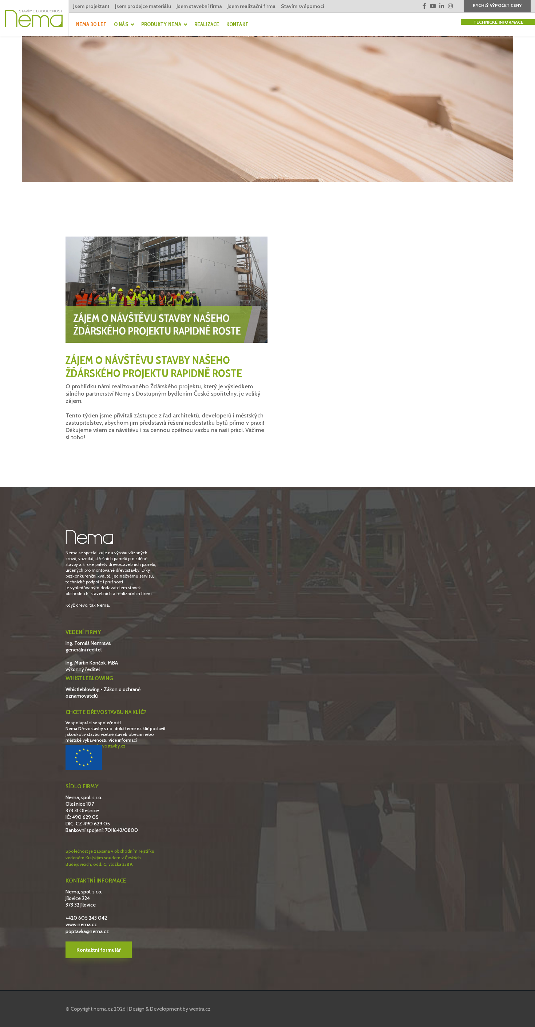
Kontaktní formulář (98, 950)
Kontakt (237, 24)
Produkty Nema (161, 24)
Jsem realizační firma (251, 6)
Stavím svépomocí (302, 6)
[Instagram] (450, 6)
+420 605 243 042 (86, 918)
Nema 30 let (91, 24)
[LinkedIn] (441, 6)
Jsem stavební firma (199, 6)
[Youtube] (433, 6)
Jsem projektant (91, 6)
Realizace (206, 24)
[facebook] (424, 6)
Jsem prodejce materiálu (143, 6)
